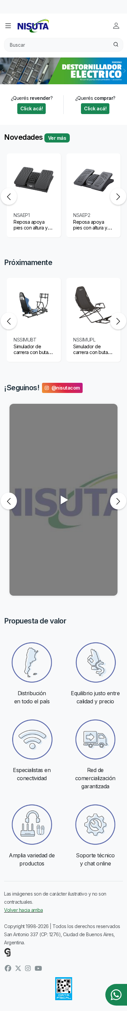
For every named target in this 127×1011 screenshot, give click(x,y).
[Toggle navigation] (8, 26)
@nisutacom (65, 388)
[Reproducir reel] (63, 500)
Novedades (23, 137)
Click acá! (31, 108)
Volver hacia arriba (23, 910)
